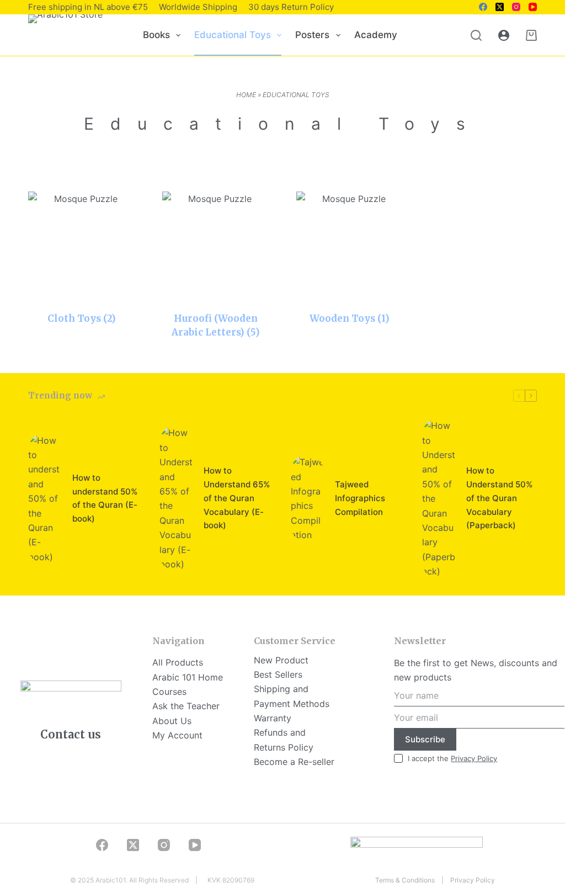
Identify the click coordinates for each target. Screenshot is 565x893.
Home (246, 95)
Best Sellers (278, 674)
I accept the (452, 758)
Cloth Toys (81, 318)
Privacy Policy (474, 758)
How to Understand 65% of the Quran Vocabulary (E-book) (237, 497)
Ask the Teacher (186, 705)
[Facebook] (483, 7)
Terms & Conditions (405, 880)
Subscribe (425, 739)
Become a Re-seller (294, 761)
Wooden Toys (350, 318)
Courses (169, 691)
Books (156, 34)
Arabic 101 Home (187, 677)
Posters (312, 34)
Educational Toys (232, 34)
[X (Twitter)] (499, 7)
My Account (177, 735)
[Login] (503, 35)
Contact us (70, 734)
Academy (375, 34)
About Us (171, 720)
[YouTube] (533, 7)
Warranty (272, 718)
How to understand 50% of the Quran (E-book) (104, 498)
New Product (281, 660)
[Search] (476, 35)
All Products (177, 662)
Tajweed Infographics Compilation (360, 498)
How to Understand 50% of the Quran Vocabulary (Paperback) (499, 497)
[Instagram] (516, 7)
